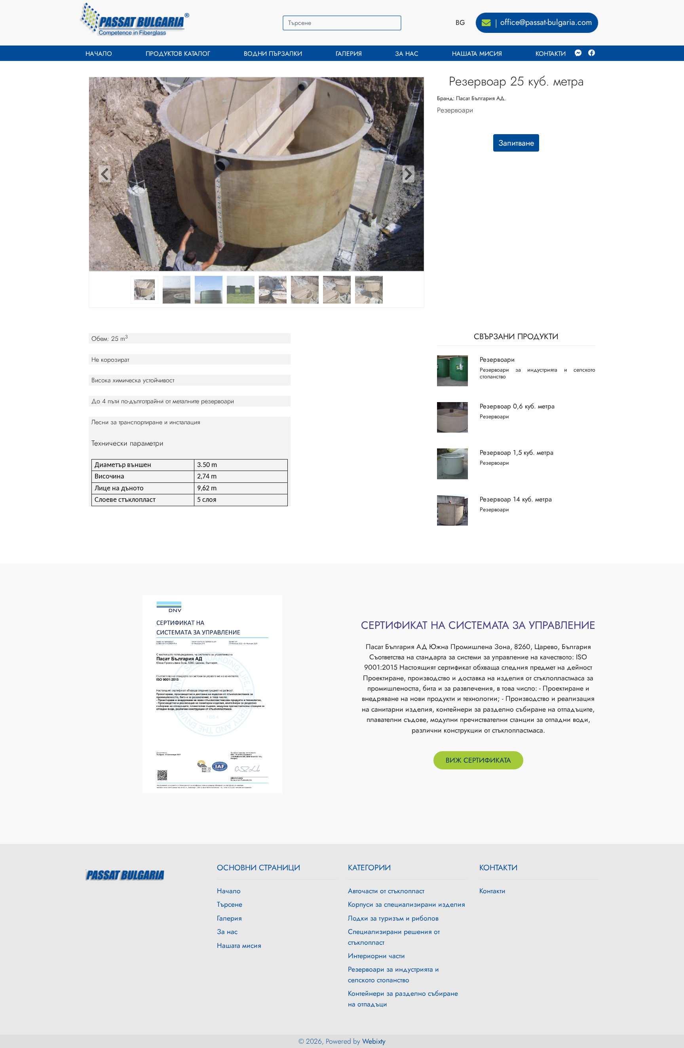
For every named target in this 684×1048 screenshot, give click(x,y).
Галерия (349, 53)
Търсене (229, 904)
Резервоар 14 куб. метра (516, 499)
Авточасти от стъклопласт (386, 891)
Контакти (551, 53)
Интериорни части (376, 956)
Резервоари (497, 359)
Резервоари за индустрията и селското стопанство (393, 974)
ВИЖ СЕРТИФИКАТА (478, 760)
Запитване (516, 143)
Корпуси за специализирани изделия (406, 904)
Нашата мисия (477, 53)
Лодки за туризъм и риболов (393, 918)
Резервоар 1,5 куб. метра (516, 452)
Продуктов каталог (178, 53)
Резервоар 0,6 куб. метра (517, 406)
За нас (406, 53)
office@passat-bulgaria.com (546, 22)
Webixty (374, 1041)
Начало (99, 53)
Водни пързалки (273, 53)
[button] (104, 174)
